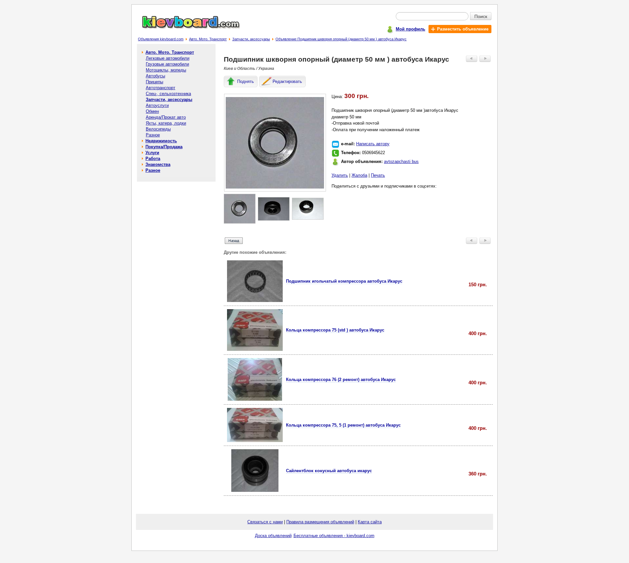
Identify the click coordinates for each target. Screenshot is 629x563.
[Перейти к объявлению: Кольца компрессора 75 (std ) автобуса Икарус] (255, 349)
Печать (378, 175)
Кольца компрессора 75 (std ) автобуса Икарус (335, 330)
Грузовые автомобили (167, 64)
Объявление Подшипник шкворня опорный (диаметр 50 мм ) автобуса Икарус (341, 39)
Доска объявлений (273, 535)
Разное (153, 134)
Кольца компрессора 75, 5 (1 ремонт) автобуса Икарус (343, 425)
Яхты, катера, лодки (166, 123)
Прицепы (154, 81)
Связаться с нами (265, 521)
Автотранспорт (160, 87)
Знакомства (157, 164)
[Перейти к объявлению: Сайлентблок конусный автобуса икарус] (254, 490)
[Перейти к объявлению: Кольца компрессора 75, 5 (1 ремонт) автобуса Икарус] (255, 440)
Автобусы (155, 75)
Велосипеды (158, 129)
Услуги (152, 152)
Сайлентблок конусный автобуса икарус (329, 470)
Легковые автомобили (167, 58)
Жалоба (359, 175)
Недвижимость (161, 140)
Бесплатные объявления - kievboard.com (334, 535)
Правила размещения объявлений (320, 521)
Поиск (480, 16)
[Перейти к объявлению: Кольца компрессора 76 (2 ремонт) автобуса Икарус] (255, 399)
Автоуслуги (157, 105)
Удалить (340, 175)
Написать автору (373, 143)
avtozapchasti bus (401, 161)
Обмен (152, 111)
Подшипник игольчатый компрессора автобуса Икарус (344, 281)
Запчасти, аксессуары (251, 39)
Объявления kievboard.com (160, 39)
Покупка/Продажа (163, 146)
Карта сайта (370, 521)
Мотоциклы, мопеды (166, 70)
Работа (152, 158)
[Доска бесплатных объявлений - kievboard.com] (187, 27)
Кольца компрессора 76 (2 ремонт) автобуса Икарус (341, 379)
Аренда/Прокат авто (166, 117)
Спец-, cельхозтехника (168, 93)
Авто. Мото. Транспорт (208, 39)
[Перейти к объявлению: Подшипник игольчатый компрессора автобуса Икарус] (255, 300)
